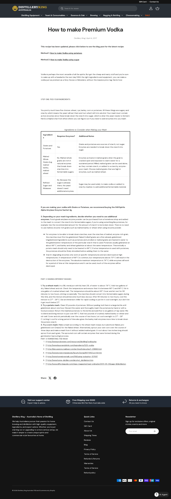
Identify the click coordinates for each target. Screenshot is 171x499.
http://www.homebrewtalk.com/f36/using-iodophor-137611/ (72, 356)
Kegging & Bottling (111, 15)
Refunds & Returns (92, 458)
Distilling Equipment (30, 15)
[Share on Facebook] (55, 378)
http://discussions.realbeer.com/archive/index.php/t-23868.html (74, 349)
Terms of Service (91, 454)
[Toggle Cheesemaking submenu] (141, 15)
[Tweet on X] (49, 378)
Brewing (94, 15)
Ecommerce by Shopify (47, 490)
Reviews (87, 440)
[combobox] (97, 8)
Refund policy (90, 472)
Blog (86, 444)
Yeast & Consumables (55, 15)
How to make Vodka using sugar (64, 59)
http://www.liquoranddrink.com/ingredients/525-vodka (70, 345)
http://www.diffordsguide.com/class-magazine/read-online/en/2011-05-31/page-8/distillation (86, 364)
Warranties (88, 463)
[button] (157, 8)
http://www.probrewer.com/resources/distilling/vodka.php (72, 341)
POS (35, 490)
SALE (147, 15)
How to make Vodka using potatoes (66, 53)
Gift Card (142, 2)
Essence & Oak (78, 15)
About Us (88, 430)
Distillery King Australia (25, 490)
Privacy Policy (90, 449)
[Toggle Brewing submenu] (99, 15)
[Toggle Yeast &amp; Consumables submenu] (67, 15)
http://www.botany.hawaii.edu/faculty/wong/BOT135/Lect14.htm (74, 353)
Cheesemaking (133, 15)
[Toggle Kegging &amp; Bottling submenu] (122, 15)
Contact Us (154, 2)
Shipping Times (90, 435)
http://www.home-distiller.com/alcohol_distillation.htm (70, 360)
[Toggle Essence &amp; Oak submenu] (86, 15)
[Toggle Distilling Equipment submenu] (41, 15)
